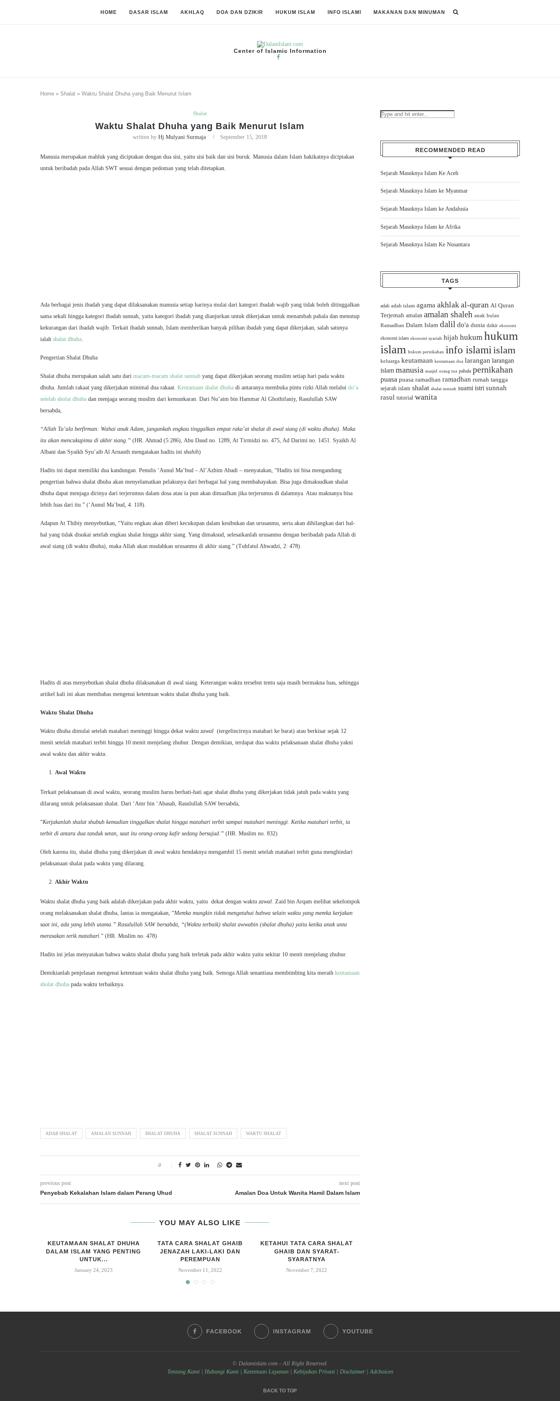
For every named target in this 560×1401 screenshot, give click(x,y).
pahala (465, 371)
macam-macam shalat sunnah (166, 376)
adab (384, 305)
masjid (431, 370)
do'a (463, 325)
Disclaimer (352, 1372)
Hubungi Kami (222, 1372)
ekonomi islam (394, 338)
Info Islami (344, 12)
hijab (451, 337)
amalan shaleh (448, 314)
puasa (388, 379)
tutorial (404, 398)
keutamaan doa (449, 361)
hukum (471, 337)
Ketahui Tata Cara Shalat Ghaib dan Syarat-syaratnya (306, 1251)
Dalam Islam (422, 325)
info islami (469, 350)
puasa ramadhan (420, 379)
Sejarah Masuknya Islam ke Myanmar (424, 191)
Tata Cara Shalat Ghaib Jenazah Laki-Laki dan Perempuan (200, 1251)
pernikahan (493, 370)
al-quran (475, 304)
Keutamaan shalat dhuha (206, 387)
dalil (447, 324)
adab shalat (61, 1133)
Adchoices (381, 1372)
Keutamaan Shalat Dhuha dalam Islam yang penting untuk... (93, 1251)
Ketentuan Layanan (266, 1372)
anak (479, 315)
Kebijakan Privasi (314, 1372)
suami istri (471, 388)
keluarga (390, 361)
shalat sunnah (213, 1133)
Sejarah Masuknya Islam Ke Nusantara (425, 244)
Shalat (67, 94)
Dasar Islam (148, 12)
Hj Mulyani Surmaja (182, 137)
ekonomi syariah (426, 338)
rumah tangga (490, 379)
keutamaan (417, 360)
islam (504, 349)
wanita (426, 396)
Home (108, 12)
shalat (420, 388)
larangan (477, 360)
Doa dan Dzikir (239, 12)
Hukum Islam (295, 12)
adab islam (403, 306)
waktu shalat (263, 1133)
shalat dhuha (67, 339)
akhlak (448, 304)
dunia (478, 325)
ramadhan (456, 379)
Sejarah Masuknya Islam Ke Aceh (419, 173)
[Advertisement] (200, 238)
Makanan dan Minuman (409, 12)
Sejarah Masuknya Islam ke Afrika (420, 227)
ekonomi (507, 325)
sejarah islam (395, 388)
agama (426, 305)
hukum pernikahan (426, 351)
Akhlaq (192, 12)
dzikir (492, 325)
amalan (414, 315)
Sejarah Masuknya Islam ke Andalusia (424, 209)
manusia (409, 370)
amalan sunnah (111, 1133)
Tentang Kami (184, 1372)
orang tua (448, 370)
